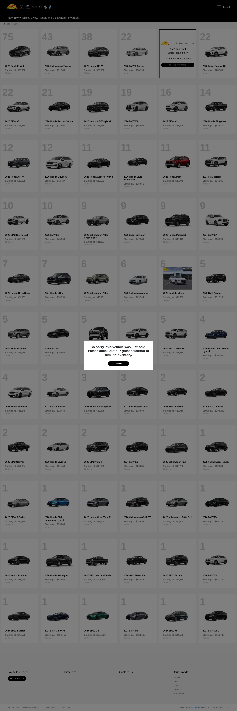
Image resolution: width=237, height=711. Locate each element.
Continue (118, 364)
